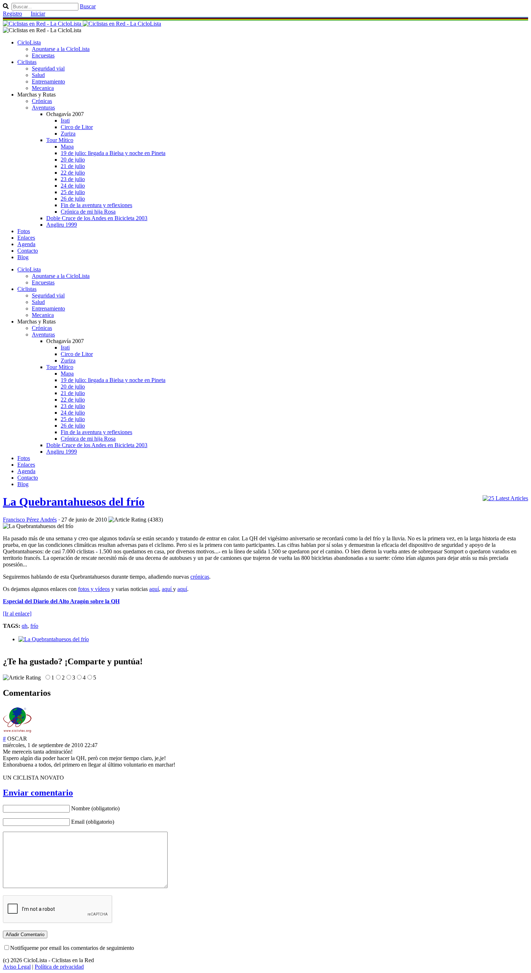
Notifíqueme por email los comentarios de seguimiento (72, 948)
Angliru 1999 (61, 225)
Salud (38, 75)
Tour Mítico (59, 140)
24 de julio (73, 186)
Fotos (23, 231)
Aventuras (43, 107)
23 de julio (73, 179)
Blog (23, 257)
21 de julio (73, 166)
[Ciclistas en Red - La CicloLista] (82, 24)
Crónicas (42, 101)
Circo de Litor (77, 127)
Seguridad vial (48, 68)
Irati (65, 120)
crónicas (199, 577)
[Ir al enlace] (17, 613)
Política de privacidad (59, 967)
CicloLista (29, 42)
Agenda (26, 244)
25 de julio (73, 192)
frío (34, 626)
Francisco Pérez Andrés (30, 519)
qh (24, 626)
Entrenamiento (48, 81)
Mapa (67, 146)
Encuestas (43, 55)
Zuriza (68, 133)
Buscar (88, 6)
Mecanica (43, 88)
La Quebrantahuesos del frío (73, 501)
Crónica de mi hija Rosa (88, 212)
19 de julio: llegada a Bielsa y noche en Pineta (113, 153)
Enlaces (26, 238)
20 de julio (73, 160)
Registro (12, 13)
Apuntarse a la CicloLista (61, 49)
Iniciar (38, 13)
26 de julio (73, 199)
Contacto (27, 251)
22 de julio (73, 173)
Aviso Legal (17, 967)
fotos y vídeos (94, 589)
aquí (154, 589)
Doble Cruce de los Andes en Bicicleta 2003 (96, 218)
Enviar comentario (38, 792)
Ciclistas (26, 62)
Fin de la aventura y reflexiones (96, 205)
